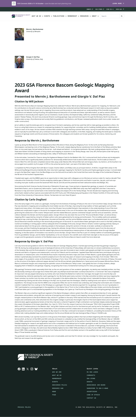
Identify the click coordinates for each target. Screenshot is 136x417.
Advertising (92, 391)
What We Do (36, 16)
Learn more (117, 3)
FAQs (54, 395)
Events (47, 16)
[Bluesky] (36, 383)
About (94, 16)
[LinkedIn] (23, 383)
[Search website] (121, 16)
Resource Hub (57, 388)
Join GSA (119, 9)
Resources (84, 16)
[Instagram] (31, 383)
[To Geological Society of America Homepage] (21, 16)
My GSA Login (92, 372)
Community (91, 375)
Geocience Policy (59, 385)
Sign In (108, 9)
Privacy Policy (24, 407)
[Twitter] (27, 383)
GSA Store (98, 9)
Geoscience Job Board (96, 385)
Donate (89, 9)
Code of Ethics (93, 395)
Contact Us (91, 398)
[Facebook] (19, 383)
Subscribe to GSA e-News (97, 388)
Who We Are (56, 372)
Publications (58, 16)
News (54, 391)
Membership (72, 16)
